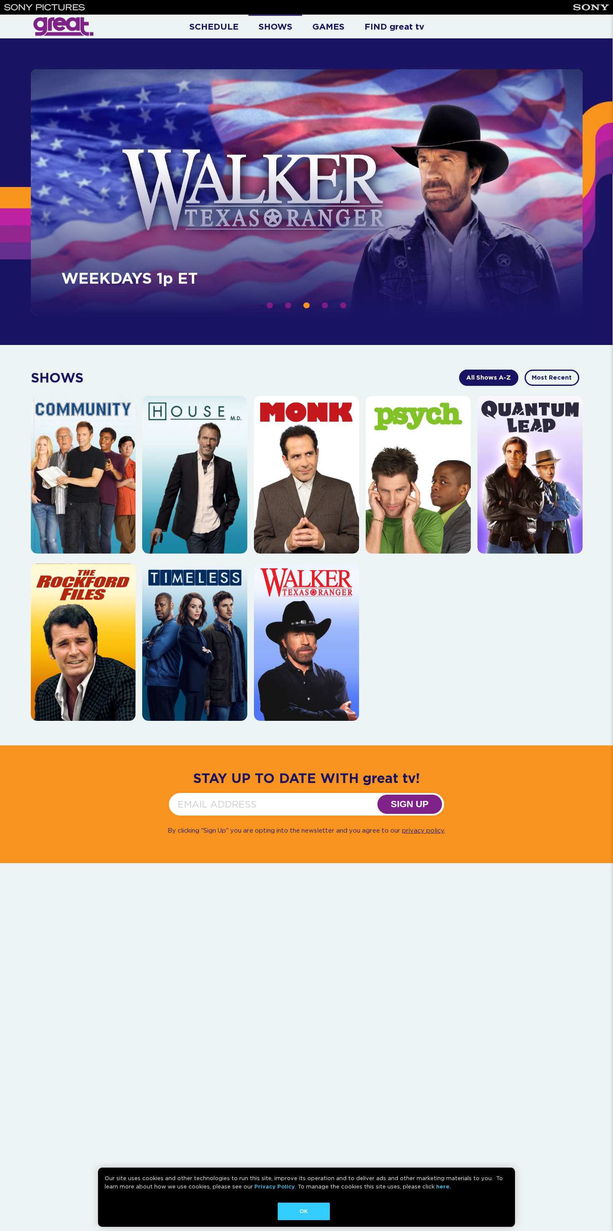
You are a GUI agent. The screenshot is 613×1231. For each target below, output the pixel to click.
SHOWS (275, 26)
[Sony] (591, 7)
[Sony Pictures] (44, 7)
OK (303, 1211)
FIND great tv (394, 26)
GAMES (328, 26)
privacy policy (423, 830)
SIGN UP (410, 804)
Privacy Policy (274, 1186)
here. (443, 1186)
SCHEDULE (214, 26)
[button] (270, 305)
